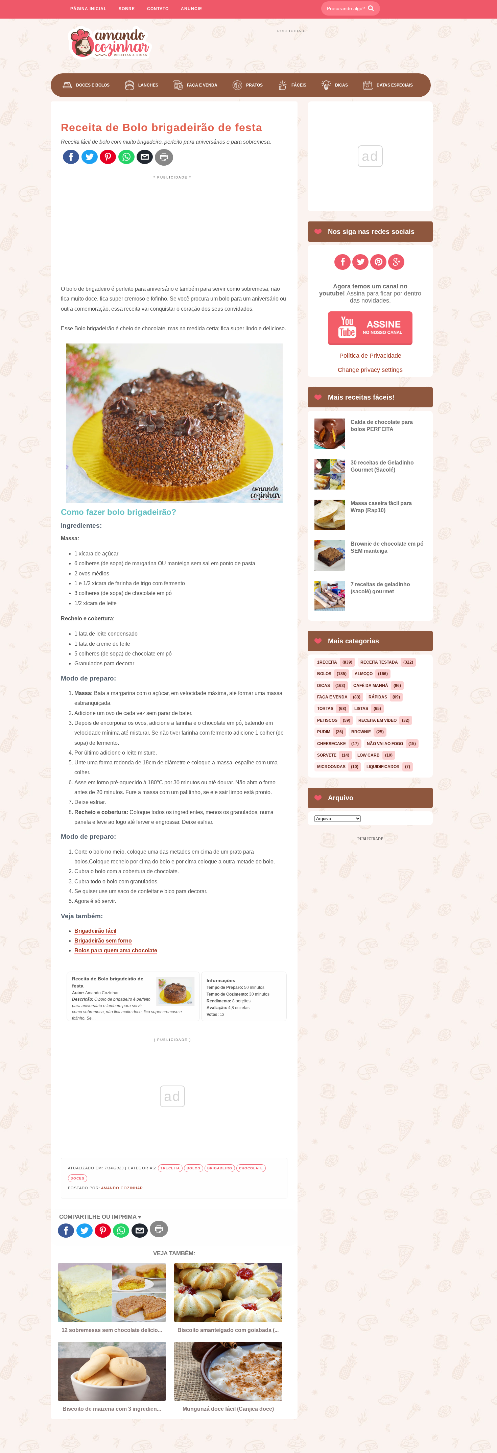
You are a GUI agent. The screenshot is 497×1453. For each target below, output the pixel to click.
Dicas (341, 85)
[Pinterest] (108, 157)
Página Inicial (88, 8)
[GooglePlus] (396, 262)
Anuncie (191, 8)
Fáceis (298, 85)
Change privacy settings (370, 369)
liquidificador (383, 766)
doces (78, 1178)
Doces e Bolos (93, 85)
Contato (158, 8)
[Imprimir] (164, 157)
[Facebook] (71, 157)
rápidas (378, 697)
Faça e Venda (202, 85)
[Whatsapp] (126, 157)
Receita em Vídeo (377, 720)
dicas (323, 685)
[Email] (145, 157)
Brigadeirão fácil (95, 931)
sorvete (326, 755)
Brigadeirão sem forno (103, 941)
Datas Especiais (395, 85)
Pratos (254, 85)
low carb (368, 755)
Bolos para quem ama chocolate (115, 950)
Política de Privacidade (370, 355)
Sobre (127, 8)
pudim (323, 732)
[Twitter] (89, 157)
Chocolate (251, 1168)
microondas (331, 766)
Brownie (361, 732)
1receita (170, 1168)
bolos (193, 1168)
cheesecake (331, 743)
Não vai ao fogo (385, 743)
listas (361, 708)
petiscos (327, 720)
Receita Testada (379, 662)
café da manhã (370, 685)
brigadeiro (219, 1168)
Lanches (148, 85)
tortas (325, 708)
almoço (364, 673)
